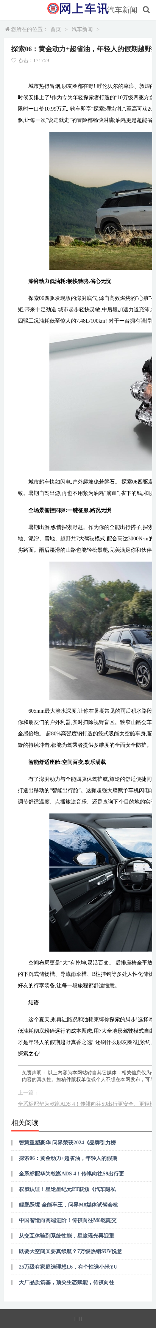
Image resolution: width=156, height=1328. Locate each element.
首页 (55, 29)
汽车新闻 (122, 10)
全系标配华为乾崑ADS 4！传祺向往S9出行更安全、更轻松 (86, 1104)
